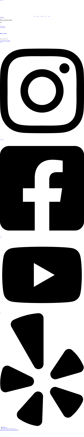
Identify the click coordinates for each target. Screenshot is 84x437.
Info (45, 16)
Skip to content (1, 0)
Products (38, 16)
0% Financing (42, 16)
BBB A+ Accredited (3, 33)
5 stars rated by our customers (5, 40)
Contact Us (49, 16)
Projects (35, 16)
